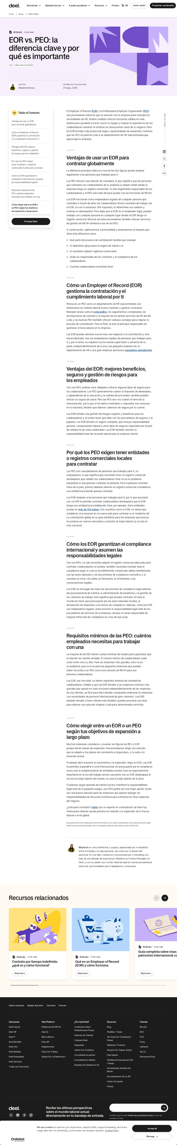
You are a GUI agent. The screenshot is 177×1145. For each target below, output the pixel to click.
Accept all (152, 1128)
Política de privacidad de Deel (140, 1115)
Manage (151, 1136)
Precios (115, 5)
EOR (94, 111)
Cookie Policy (112, 1130)
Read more (20, 973)
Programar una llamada (163, 5)
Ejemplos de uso (53, 5)
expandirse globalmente (138, 350)
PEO (146, 111)
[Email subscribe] (164, 1108)
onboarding (100, 312)
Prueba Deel (30, 221)
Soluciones (32, 5)
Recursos (99, 5)
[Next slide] (165, 898)
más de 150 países (88, 509)
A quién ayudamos (78, 5)
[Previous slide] (156, 898)
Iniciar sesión (139, 5)
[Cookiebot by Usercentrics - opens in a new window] (18, 1140)
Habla (94, 807)
